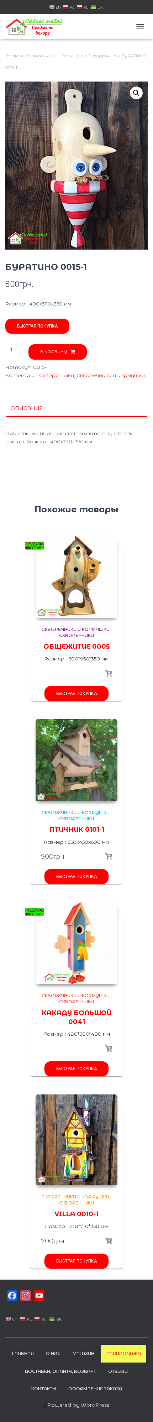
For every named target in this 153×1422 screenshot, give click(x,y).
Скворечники (103, 55)
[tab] (76, 409)
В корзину (53, 351)
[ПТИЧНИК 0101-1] (76, 760)
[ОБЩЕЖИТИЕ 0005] (76, 577)
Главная (14, 55)
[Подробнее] (108, 673)
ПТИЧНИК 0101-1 (76, 829)
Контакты (43, 1388)
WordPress (95, 1405)
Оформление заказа (95, 1388)
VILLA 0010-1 (76, 1214)
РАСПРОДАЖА (123, 1353)
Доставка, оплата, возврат (60, 1371)
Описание (27, 408)
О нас (53, 1353)
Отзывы (118, 1371)
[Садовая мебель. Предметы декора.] (36, 27)
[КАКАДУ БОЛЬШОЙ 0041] (76, 943)
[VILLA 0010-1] (76, 1139)
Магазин (83, 1353)
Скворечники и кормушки (56, 55)
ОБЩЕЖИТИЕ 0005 (76, 646)
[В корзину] (108, 856)
